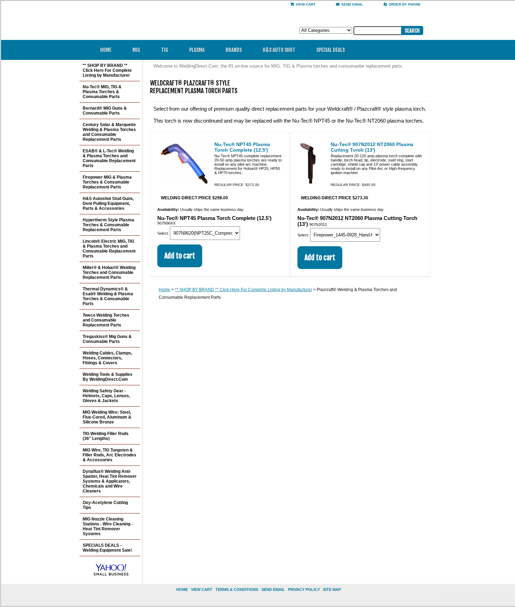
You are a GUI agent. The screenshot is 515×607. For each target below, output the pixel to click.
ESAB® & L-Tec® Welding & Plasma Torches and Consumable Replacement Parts (109, 158)
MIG (136, 50)
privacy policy (304, 589)
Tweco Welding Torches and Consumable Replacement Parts (106, 320)
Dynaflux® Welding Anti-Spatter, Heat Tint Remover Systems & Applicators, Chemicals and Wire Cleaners (110, 481)
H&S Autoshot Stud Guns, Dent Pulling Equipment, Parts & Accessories (108, 203)
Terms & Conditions (236, 589)
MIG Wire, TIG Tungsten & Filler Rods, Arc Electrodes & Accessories (109, 455)
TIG (164, 50)
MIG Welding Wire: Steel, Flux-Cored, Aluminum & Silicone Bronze (107, 417)
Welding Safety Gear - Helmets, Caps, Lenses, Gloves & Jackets (106, 395)
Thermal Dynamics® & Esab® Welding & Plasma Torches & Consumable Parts (108, 296)
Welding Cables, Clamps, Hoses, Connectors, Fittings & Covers (107, 358)
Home (105, 50)
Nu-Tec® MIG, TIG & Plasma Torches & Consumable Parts (102, 91)
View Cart (305, 4)
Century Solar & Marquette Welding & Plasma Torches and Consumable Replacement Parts (109, 132)
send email (352, 4)
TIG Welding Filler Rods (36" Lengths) (106, 436)
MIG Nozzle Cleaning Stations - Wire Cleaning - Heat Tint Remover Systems (108, 526)
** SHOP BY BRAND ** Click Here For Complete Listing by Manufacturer (243, 289)
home (182, 589)
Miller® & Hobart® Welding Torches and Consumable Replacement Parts (109, 272)
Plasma (197, 50)
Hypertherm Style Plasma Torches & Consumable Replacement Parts (108, 225)
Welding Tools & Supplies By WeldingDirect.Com (107, 377)
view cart (201, 589)
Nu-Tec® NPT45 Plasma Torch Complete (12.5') (242, 147)
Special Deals (330, 50)
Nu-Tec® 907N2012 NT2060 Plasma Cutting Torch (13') (372, 147)
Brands (234, 50)
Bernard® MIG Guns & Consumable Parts (105, 111)
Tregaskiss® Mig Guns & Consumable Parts (107, 339)
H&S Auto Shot (279, 50)
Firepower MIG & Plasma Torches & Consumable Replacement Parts (107, 182)
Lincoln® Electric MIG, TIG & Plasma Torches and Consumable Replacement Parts (109, 248)
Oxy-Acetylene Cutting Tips (105, 505)
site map (332, 589)
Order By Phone (405, 4)
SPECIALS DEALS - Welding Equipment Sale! (107, 548)
